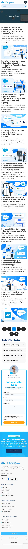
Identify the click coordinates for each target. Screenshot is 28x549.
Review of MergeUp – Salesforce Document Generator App (11, 262)
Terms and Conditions (8, 418)
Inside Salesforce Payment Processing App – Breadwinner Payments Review (13, 133)
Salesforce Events (12, 360)
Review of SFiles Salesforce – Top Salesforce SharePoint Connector (13, 231)
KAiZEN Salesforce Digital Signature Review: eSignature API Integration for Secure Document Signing (13, 98)
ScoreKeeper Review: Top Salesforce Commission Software (12, 294)
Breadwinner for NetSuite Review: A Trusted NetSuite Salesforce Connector (13, 199)
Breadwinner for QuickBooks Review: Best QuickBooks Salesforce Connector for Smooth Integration (14, 167)
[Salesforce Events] (4, 360)
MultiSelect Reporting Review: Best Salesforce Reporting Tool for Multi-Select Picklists (12, 30)
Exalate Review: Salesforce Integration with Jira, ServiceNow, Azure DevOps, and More (13, 64)
